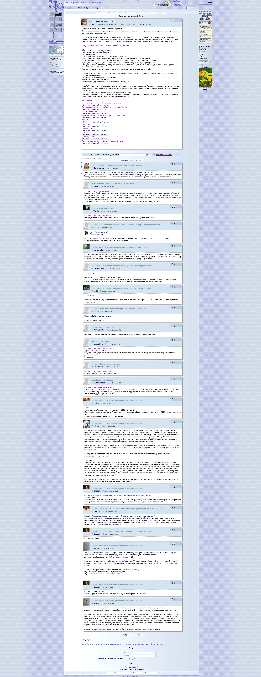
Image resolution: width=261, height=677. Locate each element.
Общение (81, 8)
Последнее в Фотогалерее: (205, 66)
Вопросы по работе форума (123, 673)
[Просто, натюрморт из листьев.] (205, 86)
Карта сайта (192, 8)
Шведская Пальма (71, 8)
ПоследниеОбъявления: (203, 23)
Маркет (59, 20)
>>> (141, 160)
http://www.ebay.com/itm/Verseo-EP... (122, 561)
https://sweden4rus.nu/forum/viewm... (95, 105)
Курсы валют (53, 62)
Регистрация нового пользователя (131, 669)
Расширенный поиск (164, 155)
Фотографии (58, 19)
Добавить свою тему (129, 13)
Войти (210, 2)
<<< (122, 160)
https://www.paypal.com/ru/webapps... (95, 52)
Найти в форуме (154, 13)
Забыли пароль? (131, 667)
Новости (59, 30)
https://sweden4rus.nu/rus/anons (117, 46)
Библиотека (58, 28)
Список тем (109, 673)
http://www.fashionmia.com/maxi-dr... (97, 316)
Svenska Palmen (55, 42)
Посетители (58, 15)
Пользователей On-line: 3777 (131, 0)
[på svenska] (50, 1)
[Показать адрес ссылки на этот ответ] (174, 164)
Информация (58, 29)
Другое (141, 16)
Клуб (60, 13)
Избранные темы (142, 13)
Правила (163, 13)
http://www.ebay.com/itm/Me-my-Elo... (121, 557)
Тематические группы (115, 13)
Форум (88, 8)
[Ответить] (172, 20)
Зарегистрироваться (205, 4)
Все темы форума (102, 13)
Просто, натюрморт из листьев (205, 88)
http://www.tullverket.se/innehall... (110, 524)
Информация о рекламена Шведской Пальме (57, 71)
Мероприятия (58, 14)
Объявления (58, 25)
